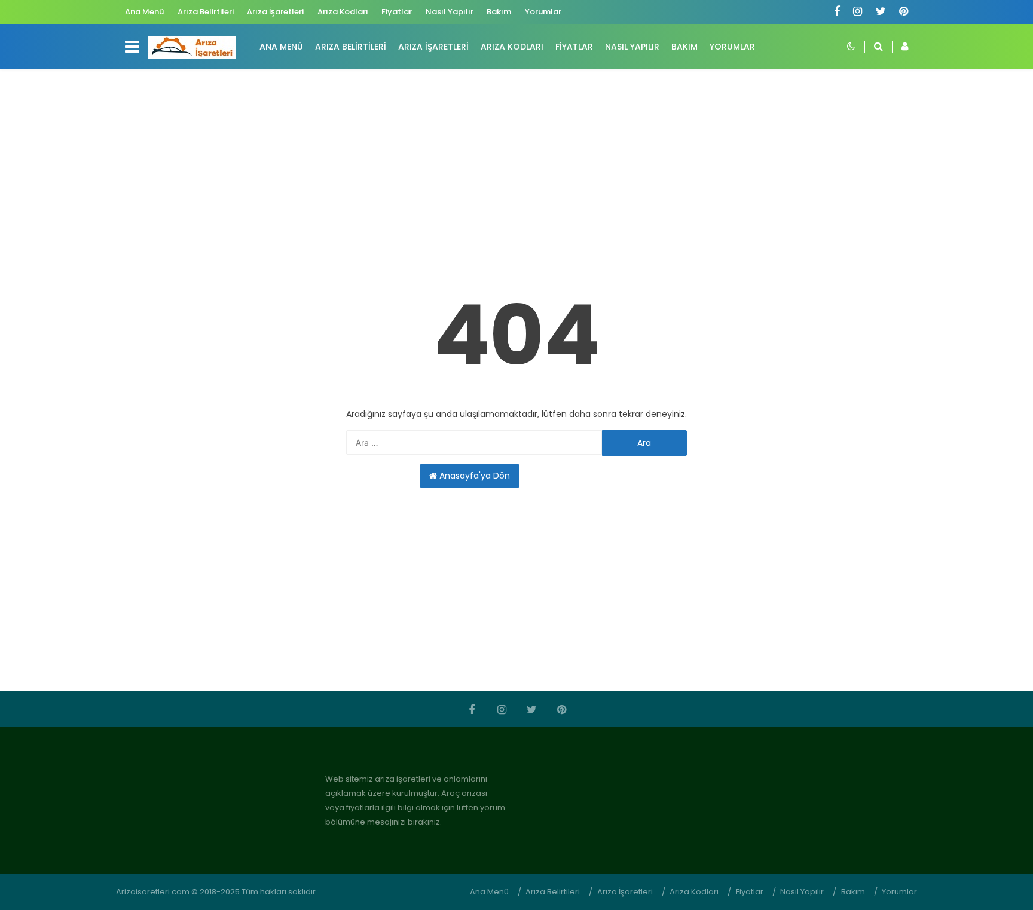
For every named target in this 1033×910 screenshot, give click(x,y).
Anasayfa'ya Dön (473, 476)
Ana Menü (144, 11)
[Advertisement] (516, 171)
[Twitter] (881, 12)
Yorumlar (543, 11)
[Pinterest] (903, 12)
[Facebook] (837, 12)
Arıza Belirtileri (206, 11)
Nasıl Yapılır (449, 11)
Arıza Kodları (342, 11)
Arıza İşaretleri (275, 11)
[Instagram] (857, 12)
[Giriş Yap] (900, 47)
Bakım (499, 11)
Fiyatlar (396, 11)
